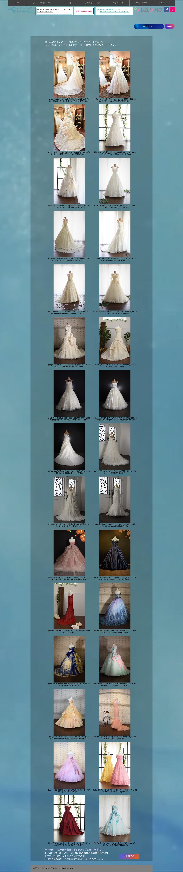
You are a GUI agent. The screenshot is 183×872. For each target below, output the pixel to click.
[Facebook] (166, 9)
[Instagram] (172, 9)
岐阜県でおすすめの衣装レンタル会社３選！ (114, 12)
